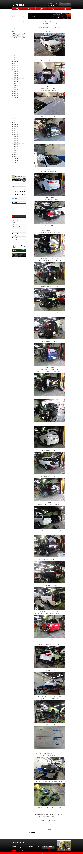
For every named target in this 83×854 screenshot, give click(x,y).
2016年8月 (14, 83)
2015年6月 (14, 112)
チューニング (15, 220)
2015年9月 (14, 105)
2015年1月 (14, 122)
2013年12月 (14, 148)
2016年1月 (14, 97)
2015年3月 (14, 118)
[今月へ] (23, 185)
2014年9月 (14, 130)
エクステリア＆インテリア (17, 226)
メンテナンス (15, 229)
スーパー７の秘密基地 (16, 35)
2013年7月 (14, 158)
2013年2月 (14, 168)
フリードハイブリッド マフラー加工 (18, 38)
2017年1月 (14, 73)
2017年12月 (14, 57)
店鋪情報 (14, 235)
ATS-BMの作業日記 (15, 45)
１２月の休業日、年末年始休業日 (17, 206)
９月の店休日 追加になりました (17, 212)
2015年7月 (14, 110)
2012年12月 (14, 173)
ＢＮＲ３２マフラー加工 (16, 40)
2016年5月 (14, 89)
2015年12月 (14, 99)
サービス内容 (15, 218)
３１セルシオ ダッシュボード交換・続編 (19, 31)
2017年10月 (14, 61)
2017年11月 (14, 59)
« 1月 (15, 25)
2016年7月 (14, 85)
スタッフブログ (15, 48)
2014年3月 (14, 142)
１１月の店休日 (14, 209)
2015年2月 (14, 120)
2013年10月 (14, 152)
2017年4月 (14, 67)
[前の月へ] (21, 185)
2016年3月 (14, 93)
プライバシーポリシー (17, 239)
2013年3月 (14, 166)
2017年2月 (14, 71)
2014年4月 (14, 140)
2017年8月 (14, 63)
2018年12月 (14, 55)
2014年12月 (14, 124)
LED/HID (14, 222)
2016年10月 (14, 79)
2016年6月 (14, 87)
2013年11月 (14, 150)
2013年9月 (14, 154)
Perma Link (69, 832)
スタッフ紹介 (15, 237)
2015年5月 (14, 114)
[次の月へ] (25, 185)
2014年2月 (14, 144)
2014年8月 (14, 132)
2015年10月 (14, 103)
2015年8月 (14, 108)
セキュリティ (15, 228)
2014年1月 (14, 146)
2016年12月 (14, 75)
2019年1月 (14, 53)
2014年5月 (14, 138)
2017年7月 (14, 65)
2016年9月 (14, 81)
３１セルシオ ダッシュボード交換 (18, 33)
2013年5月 (14, 162)
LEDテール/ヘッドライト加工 (18, 224)
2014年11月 (14, 126)
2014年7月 (14, 134)
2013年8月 (14, 156)
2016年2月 (14, 95)
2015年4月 (14, 116)
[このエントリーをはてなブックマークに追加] (29, 832)
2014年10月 (14, 128)
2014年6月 (14, 136)
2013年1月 (14, 170)
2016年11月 (14, 77)
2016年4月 (14, 91)
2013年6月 (14, 160)
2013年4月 (14, 164)
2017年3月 (14, 69)
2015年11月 (14, 101)
